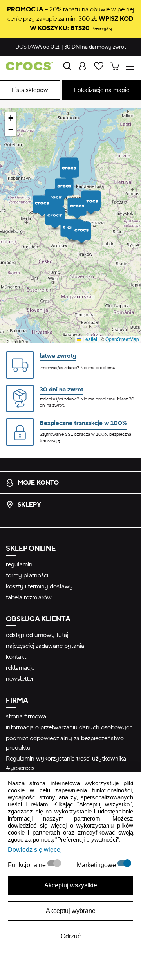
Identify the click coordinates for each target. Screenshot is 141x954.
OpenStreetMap (122, 338)
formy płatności (27, 575)
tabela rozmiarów (29, 597)
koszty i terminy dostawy (39, 586)
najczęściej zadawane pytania (45, 646)
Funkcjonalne (27, 865)
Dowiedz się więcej (35, 849)
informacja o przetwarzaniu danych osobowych (69, 727)
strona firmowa (26, 716)
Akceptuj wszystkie (70, 885)
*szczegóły (102, 28)
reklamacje (20, 668)
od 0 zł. (37, 46)
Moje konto (38, 483)
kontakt (16, 657)
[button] (69, 172)
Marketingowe (97, 865)
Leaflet (89, 338)
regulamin (19, 564)
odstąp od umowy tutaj (37, 635)
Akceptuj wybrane (71, 910)
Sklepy (29, 505)
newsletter (20, 679)
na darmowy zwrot (95, 46)
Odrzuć (71, 936)
